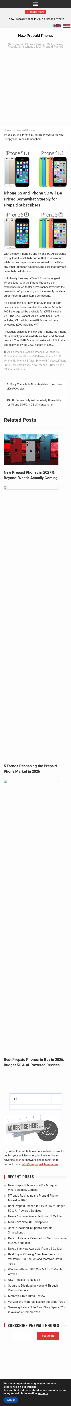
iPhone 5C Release (33, 356)
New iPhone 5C (40, 365)
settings (43, 1393)
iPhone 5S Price (26, 360)
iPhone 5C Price (13, 356)
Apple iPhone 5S (36, 351)
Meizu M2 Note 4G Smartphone (28, 1222)
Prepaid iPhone (16, 369)
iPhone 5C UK (53, 356)
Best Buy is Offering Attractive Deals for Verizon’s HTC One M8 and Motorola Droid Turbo (35, 1259)
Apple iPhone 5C (16, 351)
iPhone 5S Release (46, 360)
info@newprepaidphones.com (40, 1164)
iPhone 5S (9, 360)
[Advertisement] (35, 88)
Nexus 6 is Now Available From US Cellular (35, 1216)
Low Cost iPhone (21, 365)
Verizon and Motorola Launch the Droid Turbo (36, 1301)
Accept (11, 1400)
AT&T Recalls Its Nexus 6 (24, 1279)
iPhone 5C (53, 351)
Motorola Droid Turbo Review (26, 1296)
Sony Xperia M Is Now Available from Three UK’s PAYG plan (34, 386)
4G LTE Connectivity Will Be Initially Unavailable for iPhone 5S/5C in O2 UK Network (34, 402)
